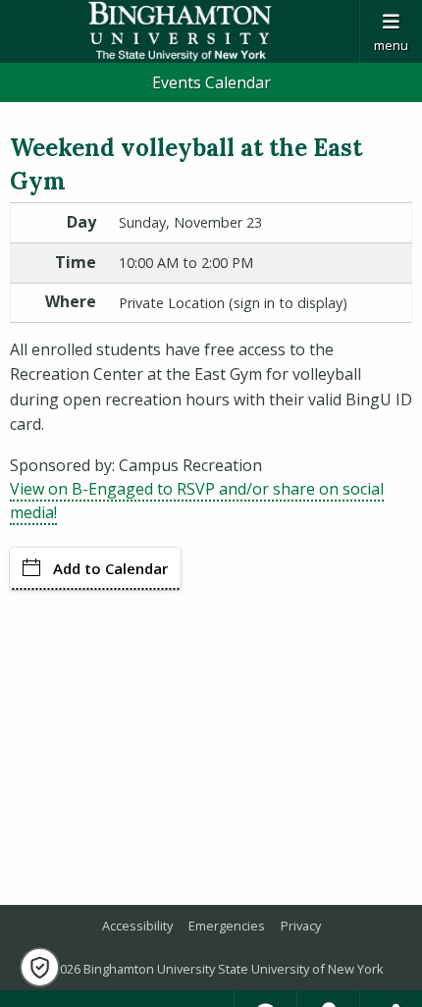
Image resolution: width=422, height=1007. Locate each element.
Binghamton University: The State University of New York (179, 31)
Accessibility (137, 925)
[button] (40, 967)
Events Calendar (211, 82)
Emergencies (226, 925)
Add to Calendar (110, 568)
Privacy (301, 925)
